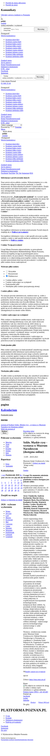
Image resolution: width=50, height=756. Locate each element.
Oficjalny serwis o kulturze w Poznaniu (15, 15)
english (3, 23)
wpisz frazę (9, 29)
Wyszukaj (41, 29)
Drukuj (33, 702)
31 (18, 490)
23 (15, 488)
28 (9, 490)
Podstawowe (13, 276)
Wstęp (8, 511)
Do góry (26, 704)
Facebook (4, 71)
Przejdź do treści (12, 5)
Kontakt (9, 718)
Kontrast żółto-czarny (13, 46)
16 (15, 485)
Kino (7, 464)
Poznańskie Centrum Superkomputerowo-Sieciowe (17, 740)
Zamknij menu (6, 60)
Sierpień (9, 528)
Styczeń (8, 514)
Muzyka (9, 442)
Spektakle (9, 466)
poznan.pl (4, 425)
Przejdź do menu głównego (16, 3)
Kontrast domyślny (13, 40)
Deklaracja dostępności (14, 720)
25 (21, 488)
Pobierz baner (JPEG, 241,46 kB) (35, 692)
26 (2, 490)
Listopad (9, 535)
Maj (7, 522)
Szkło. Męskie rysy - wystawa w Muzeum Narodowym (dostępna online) (23, 426)
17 (18, 485)
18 (21, 485)
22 (12, 488)
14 (9, 485)
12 (2, 485)
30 (15, 490)
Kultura (11, 425)
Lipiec (8, 526)
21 (9, 488)
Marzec (8, 518)
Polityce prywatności (20, 232)
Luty (7, 516)
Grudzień (9, 537)
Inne (7, 453)
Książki (8, 449)
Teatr (7, 444)
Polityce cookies (17, 240)
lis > (21, 475)
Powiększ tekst (28, 431)
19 (2, 488)
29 (12, 490)
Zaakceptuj (5, 399)
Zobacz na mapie (39, 463)
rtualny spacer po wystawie (35, 672)
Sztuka (8, 451)
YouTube (11, 173)
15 (12, 485)
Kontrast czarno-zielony (14, 50)
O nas (8, 716)
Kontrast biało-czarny (13, 44)
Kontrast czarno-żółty (13, 48)
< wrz (3, 475)
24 (18, 488)
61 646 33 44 (6, 83)
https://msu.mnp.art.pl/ (37, 680)
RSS (31, 173)
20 (6, 488)
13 (6, 485)
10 (18, 483)
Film (7, 447)
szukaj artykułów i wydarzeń (11, 78)
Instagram (4, 73)
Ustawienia (5, 397)
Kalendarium (9, 409)
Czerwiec (9, 524)
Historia (8, 455)
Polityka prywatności (13, 722)
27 (6, 490)
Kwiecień (9, 520)
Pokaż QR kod (43, 702)
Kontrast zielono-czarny (14, 52)
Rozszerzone (13, 274)
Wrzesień (9, 530)
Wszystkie (12, 271)
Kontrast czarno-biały (13, 42)
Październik (10, 532)
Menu (3, 129)
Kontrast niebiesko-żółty (14, 56)
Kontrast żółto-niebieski (14, 54)
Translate (18, 127)
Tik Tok (19, 173)
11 (21, 483)
